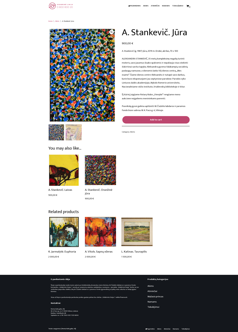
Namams (166, 5)
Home (50, 21)
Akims (145, 5)
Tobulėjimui (177, 5)
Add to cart (156, 120)
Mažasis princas (155, 297)
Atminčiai (155, 5)
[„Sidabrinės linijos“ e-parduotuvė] (60, 6)
